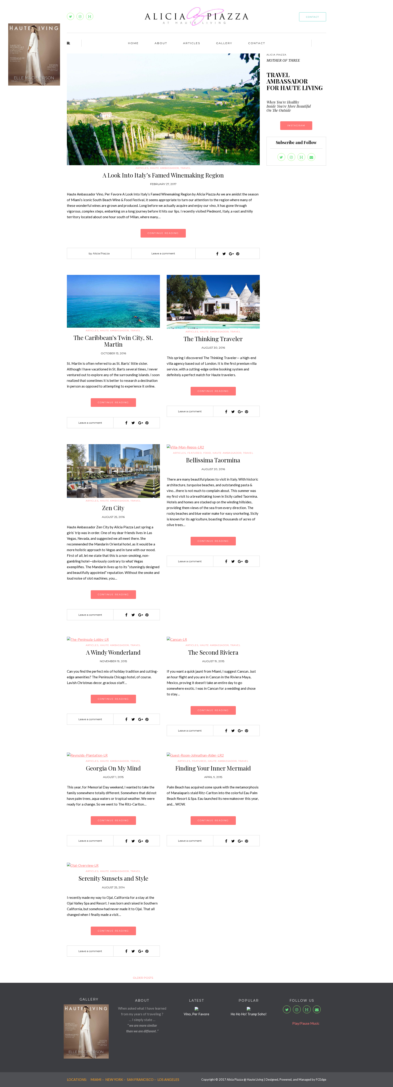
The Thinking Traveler (213, 339)
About (161, 43)
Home (133, 43)
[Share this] (217, 254)
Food (207, 452)
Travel (186, 168)
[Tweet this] (224, 254)
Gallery (224, 43)
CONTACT (312, 16)
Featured (194, 452)
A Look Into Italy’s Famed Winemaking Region (163, 175)
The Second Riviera (213, 652)
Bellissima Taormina (213, 460)
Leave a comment (163, 253)
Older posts (143, 977)
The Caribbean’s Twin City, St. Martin (113, 341)
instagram (296, 125)
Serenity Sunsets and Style (113, 878)
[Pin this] (237, 254)
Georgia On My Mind (113, 768)
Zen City (113, 508)
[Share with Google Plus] (231, 254)
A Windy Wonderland (113, 652)
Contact (256, 43)
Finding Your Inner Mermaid (213, 768)
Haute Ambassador (164, 168)
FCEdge (321, 1079)
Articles (191, 43)
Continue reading (163, 233)
